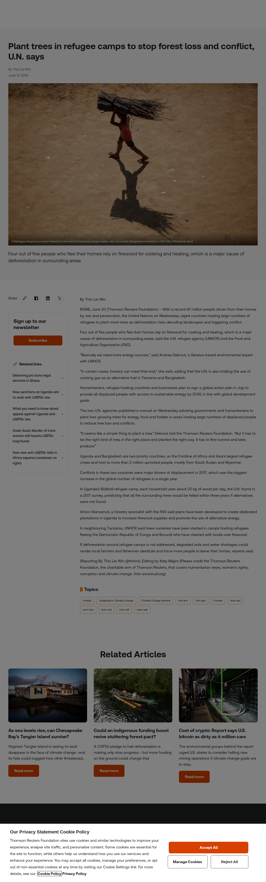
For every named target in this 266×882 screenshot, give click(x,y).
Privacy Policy (74, 873)
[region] (133, 853)
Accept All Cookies (208, 847)
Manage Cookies (188, 861)
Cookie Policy (49, 873)
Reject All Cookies (230, 861)
